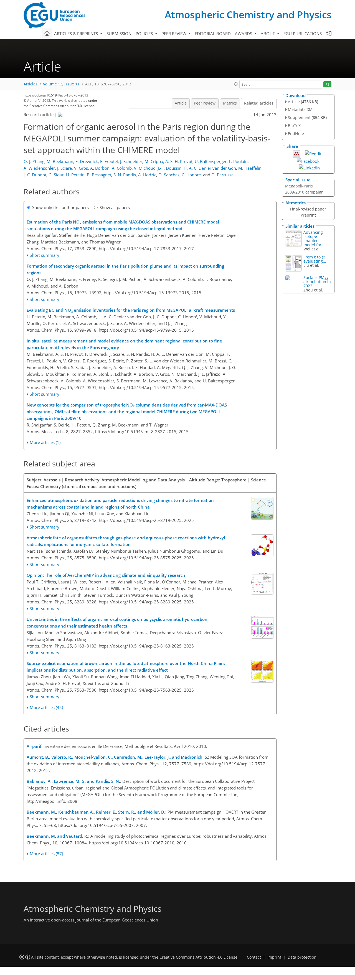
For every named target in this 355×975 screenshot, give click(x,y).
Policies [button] (145, 33)
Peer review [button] (174, 33)
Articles (30, 84)
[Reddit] (313, 153)
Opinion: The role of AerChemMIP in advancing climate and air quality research (106, 575)
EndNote (296, 133)
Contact (254, 957)
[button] (236, 84)
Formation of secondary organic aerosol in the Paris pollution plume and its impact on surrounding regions (125, 269)
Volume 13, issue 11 (61, 84)
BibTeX (294, 125)
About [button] (268, 33)
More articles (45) (46, 707)
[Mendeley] (296, 153)
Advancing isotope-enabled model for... (314, 238)
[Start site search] (327, 84)
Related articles (258, 103)
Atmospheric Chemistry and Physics (248, 14)
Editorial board (213, 33)
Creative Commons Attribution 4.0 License (198, 957)
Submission (118, 33)
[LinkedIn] (309, 167)
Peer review (204, 103)
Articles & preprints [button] (76, 33)
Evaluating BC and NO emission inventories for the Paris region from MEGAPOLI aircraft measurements (131, 310)
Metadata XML (301, 109)
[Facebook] (308, 160)
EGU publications (302, 33)
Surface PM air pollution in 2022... (317, 281)
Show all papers (115, 207)
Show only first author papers (60, 207)
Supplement (299, 117)
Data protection (302, 957)
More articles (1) (45, 442)
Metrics (230, 103)
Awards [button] (244, 33)
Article (181, 103)
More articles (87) (46, 853)
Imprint (274, 957)
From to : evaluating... (314, 259)
